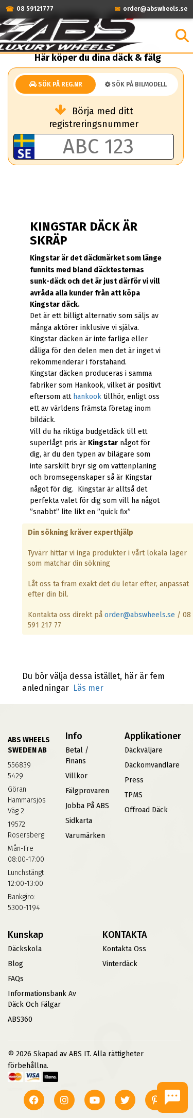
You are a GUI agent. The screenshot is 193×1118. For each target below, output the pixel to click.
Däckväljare (144, 750)
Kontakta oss (124, 949)
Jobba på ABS (87, 805)
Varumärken (85, 835)
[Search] (182, 35)
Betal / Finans (77, 755)
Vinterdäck (119, 963)
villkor (76, 776)
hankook (87, 396)
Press (134, 780)
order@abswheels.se (139, 614)
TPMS (134, 795)
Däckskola (25, 949)
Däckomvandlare (152, 765)
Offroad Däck (146, 810)
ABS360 (20, 1019)
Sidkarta (78, 820)
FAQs (16, 978)
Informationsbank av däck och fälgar (42, 999)
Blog (15, 963)
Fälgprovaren (87, 791)
